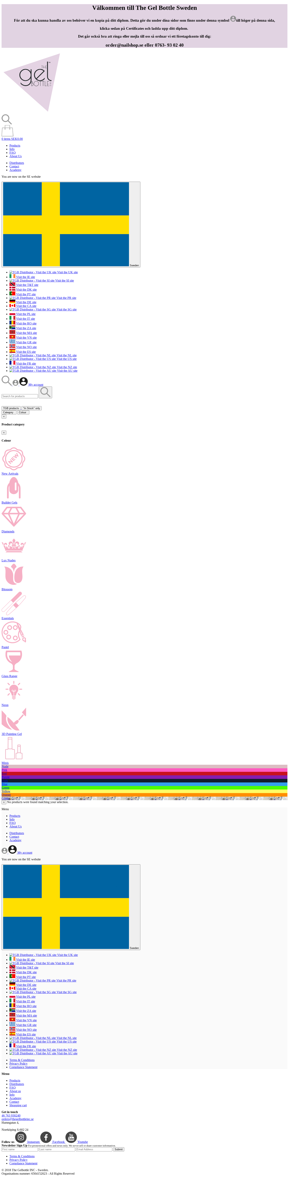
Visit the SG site (66, 309)
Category (9, 412)
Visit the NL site (66, 355)
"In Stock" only (31, 408)
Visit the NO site (26, 347)
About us (15, 1091)
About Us (15, 156)
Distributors (16, 163)
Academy (15, 170)
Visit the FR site (25, 363)
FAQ (12, 152)
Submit (119, 1149)
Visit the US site (66, 359)
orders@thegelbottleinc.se (18, 1119)
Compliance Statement (23, 1067)
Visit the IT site (25, 318)
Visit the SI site (64, 280)
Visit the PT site (25, 294)
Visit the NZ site (66, 367)
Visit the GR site (26, 342)
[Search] (7, 384)
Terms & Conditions (22, 1060)
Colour (23, 412)
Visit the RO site (26, 323)
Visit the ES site (25, 351)
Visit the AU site (66, 370)
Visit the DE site (25, 302)
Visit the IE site (25, 277)
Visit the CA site (25, 306)
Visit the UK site (67, 272)
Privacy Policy (18, 1063)
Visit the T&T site (26, 285)
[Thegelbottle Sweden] (32, 112)
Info (12, 149)
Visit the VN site (26, 337)
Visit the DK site (26, 289)
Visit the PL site (25, 314)
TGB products (11, 408)
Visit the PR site (66, 298)
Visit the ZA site (25, 328)
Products (14, 145)
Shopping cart (18, 1105)
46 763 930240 (11, 1115)
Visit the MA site (26, 333)
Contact (14, 166)
